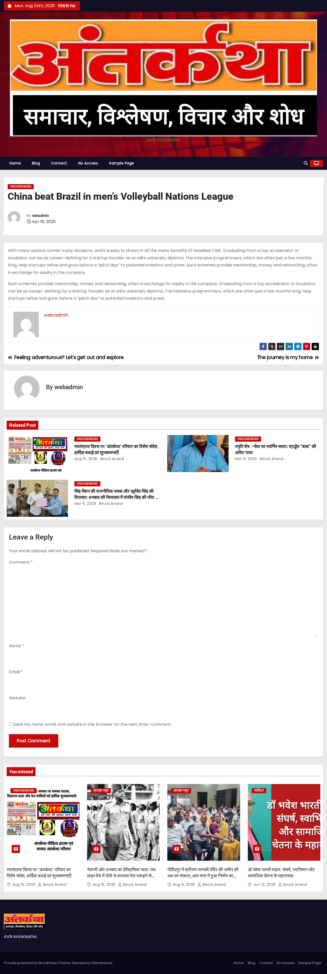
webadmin (40, 216)
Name (16, 646)
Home (15, 163)
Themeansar (102, 962)
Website (17, 698)
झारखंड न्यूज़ (101, 790)
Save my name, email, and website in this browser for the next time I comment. (92, 724)
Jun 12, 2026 (265, 884)
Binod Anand (111, 458)
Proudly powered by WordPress (30, 962)
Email (16, 672)
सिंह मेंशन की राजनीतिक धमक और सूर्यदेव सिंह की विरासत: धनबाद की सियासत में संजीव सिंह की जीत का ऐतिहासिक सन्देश (116, 497)
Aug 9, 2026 (184, 884)
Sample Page (121, 163)
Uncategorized (20, 186)
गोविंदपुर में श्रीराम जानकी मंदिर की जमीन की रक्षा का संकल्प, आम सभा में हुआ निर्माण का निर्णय (202, 876)
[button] (306, 163)
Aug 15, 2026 (85, 458)
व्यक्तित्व (259, 790)
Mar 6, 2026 (246, 458)
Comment (21, 562)
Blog (36, 163)
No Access (88, 163)
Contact (59, 163)
